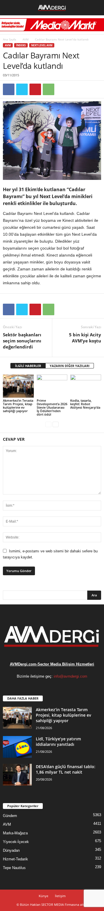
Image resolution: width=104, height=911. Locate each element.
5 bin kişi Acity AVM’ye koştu (85, 338)
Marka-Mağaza (15, 833)
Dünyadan (11, 850)
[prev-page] (48, 424)
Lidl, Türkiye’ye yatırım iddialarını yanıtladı (58, 741)
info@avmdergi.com (70, 676)
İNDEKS (21, 45)
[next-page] (56, 424)
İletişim (60, 896)
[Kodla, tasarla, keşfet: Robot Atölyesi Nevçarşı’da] (85, 386)
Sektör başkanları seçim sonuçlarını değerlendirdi (22, 341)
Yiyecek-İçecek (16, 842)
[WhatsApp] (48, 89)
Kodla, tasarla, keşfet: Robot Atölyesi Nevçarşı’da (85, 404)
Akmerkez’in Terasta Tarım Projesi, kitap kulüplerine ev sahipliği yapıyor (18, 405)
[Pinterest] (35, 89)
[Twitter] (22, 89)
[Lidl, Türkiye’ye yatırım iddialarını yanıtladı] (17, 747)
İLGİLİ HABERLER (28, 366)
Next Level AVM (41, 45)
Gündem (10, 816)
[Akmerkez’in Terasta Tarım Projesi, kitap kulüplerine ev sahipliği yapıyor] (18, 386)
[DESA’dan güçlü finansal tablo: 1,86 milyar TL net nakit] (17, 774)
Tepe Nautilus (14, 868)
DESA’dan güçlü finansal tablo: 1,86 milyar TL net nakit (65, 769)
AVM (26, 39)
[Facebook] (8, 89)
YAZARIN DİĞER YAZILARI (70, 366)
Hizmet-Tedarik (15, 859)
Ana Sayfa (9, 39)
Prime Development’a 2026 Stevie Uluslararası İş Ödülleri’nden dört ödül (52, 407)
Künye (43, 896)
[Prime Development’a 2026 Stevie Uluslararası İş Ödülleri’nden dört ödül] (52, 386)
